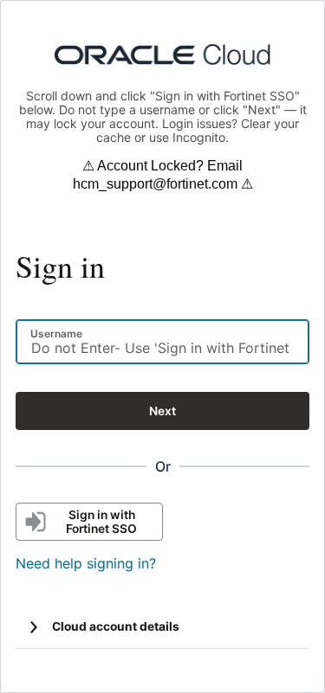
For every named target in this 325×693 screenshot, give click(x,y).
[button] (34, 627)
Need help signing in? (86, 563)
